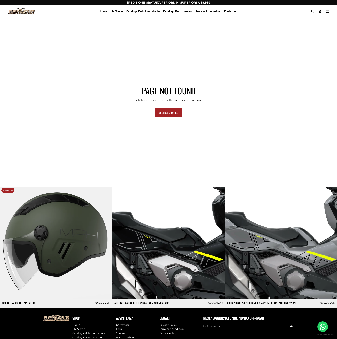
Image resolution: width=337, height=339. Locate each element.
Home (76, 325)
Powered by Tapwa (325, 334)
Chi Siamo (78, 329)
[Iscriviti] (291, 326)
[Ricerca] (312, 11)
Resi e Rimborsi (125, 337)
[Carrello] (327, 11)
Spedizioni (122, 333)
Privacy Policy (168, 325)
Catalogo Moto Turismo (87, 337)
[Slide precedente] (117, 243)
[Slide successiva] (219, 243)
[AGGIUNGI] (219, 294)
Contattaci (122, 325)
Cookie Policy (168, 333)
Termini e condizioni (172, 329)
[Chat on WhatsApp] (322, 326)
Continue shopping (168, 112)
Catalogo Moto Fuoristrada (89, 333)
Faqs (119, 329)
